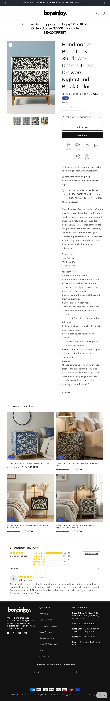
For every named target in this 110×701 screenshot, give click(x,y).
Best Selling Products (48, 626)
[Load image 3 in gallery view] (35, 121)
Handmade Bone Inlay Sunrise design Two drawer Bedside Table (28, 527)
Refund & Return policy (49, 644)
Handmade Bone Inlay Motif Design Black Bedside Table (77, 464)
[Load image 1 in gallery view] (17, 121)
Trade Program (45, 632)
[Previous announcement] (5, 3)
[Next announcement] (105, 3)
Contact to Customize (49, 638)
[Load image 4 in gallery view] (44, 121)
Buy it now (82, 135)
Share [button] (67, 392)
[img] (25, 576)
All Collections (45, 620)
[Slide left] (10, 121)
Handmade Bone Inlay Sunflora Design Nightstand (28, 463)
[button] (6, 13)
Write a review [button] (91, 553)
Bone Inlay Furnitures (24, 695)
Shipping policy (94, 695)
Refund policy (54, 695)
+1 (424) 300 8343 (87, 624)
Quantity (65, 102)
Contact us (44, 656)
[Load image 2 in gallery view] (26, 121)
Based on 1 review (19, 556)
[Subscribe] (76, 672)
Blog (41, 650)
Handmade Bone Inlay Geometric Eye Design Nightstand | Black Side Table (75, 527)
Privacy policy (67, 695)
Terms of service (80, 695)
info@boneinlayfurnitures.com (82, 170)
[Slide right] (52, 121)
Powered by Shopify (40, 695)
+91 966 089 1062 (87, 637)
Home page (44, 613)
